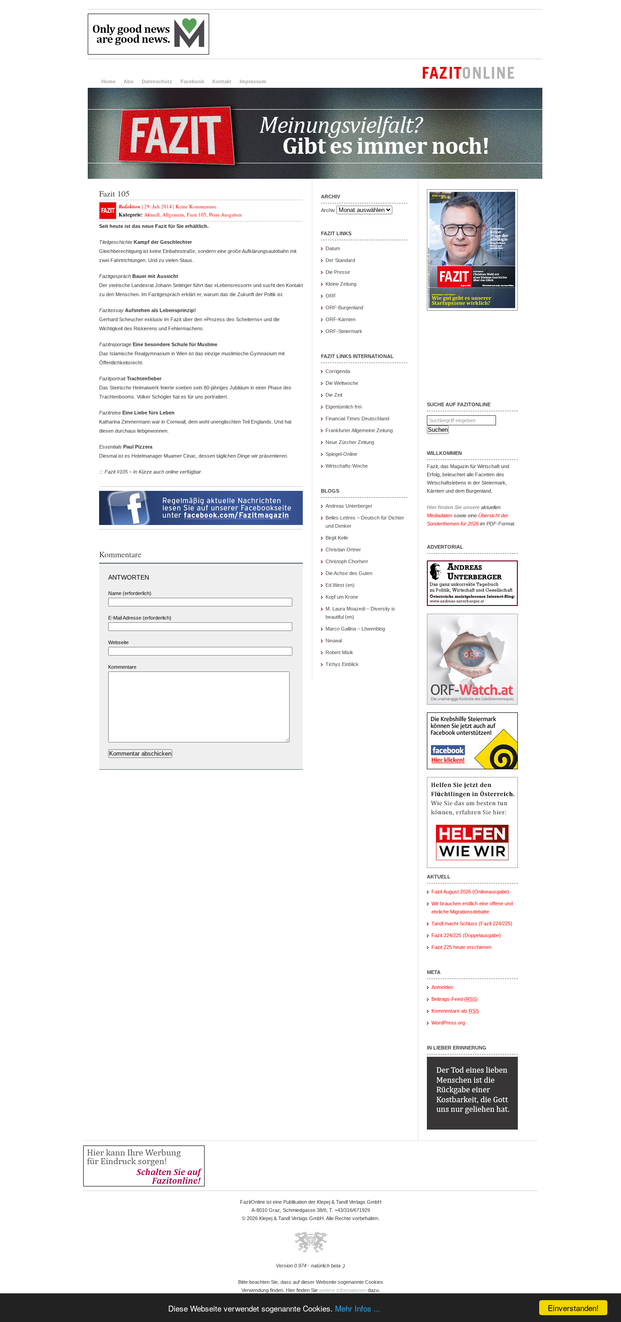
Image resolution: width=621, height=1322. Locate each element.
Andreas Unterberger (349, 506)
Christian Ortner (343, 549)
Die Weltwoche (342, 383)
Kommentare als (455, 1011)
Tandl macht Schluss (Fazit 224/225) (471, 923)
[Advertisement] (376, 34)
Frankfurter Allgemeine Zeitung (359, 430)
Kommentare (122, 667)
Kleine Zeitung (341, 284)
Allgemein (173, 214)
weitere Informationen (342, 1290)
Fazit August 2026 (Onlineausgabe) (470, 891)
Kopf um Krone (342, 597)
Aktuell (152, 214)
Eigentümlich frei (343, 406)
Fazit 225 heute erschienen (461, 947)
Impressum (253, 81)
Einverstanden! (573, 1307)
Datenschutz (157, 81)
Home (108, 81)
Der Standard (340, 260)
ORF (331, 295)
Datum (333, 248)
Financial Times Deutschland (357, 418)
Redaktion (129, 206)
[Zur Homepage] (315, 177)
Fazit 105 (114, 193)
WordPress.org (448, 1022)
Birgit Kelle (337, 537)
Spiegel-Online (341, 454)
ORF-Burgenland (344, 307)
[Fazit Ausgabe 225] (472, 309)
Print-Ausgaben (225, 214)
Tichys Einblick (342, 664)
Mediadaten (439, 515)
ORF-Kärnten (341, 319)
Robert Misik (339, 652)
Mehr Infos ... (358, 1308)
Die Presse (338, 272)
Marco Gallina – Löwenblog (355, 628)
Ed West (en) (340, 585)
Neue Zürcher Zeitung (350, 442)
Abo (129, 81)
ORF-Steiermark (344, 331)
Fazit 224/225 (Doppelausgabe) (466, 935)
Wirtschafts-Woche (347, 466)
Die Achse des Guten (349, 573)
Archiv (328, 210)
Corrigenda (338, 371)
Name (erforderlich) (129, 593)
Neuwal (334, 640)
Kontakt (221, 81)
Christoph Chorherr (347, 561)
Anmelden (442, 987)
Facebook (192, 81)
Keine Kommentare (195, 206)
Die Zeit (334, 395)
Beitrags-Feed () (454, 999)
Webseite (118, 642)
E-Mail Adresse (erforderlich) (139, 618)
